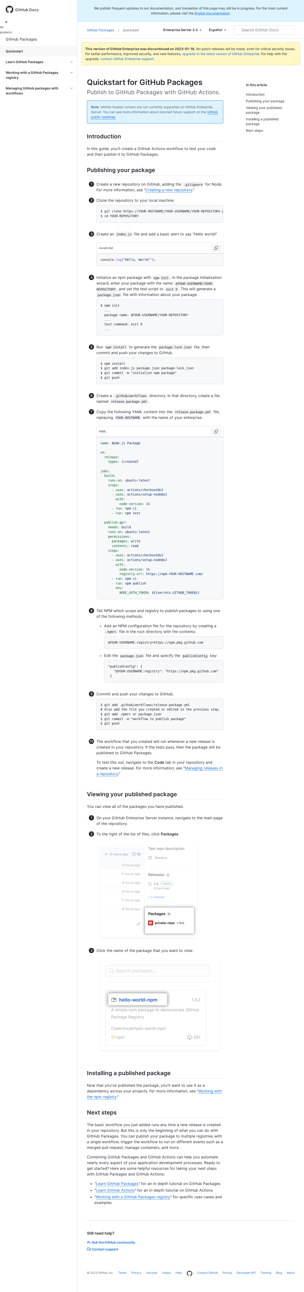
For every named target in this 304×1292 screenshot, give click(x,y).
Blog (279, 1272)
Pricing (227, 1272)
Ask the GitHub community (113, 1242)
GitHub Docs (27, 9)
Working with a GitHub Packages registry (133, 1196)
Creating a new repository (168, 189)
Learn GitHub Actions (115, 1190)
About (290, 1272)
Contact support (105, 1249)
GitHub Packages (21, 39)
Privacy (136, 1272)
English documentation (212, 13)
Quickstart (14, 51)
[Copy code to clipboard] (216, 248)
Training (266, 1272)
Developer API (246, 1272)
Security (151, 1272)
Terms (122, 1272)
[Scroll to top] (293, 1281)
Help (179, 1272)
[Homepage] (189, 1274)
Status (166, 1272)
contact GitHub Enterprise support (127, 59)
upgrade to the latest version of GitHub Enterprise (220, 54)
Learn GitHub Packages (117, 1183)
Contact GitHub (207, 1272)
